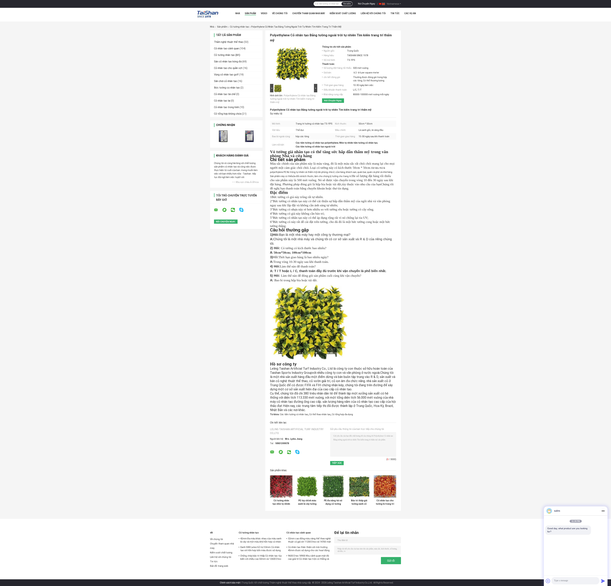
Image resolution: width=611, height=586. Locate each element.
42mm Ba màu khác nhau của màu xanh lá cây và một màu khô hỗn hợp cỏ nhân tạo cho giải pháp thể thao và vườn (260, 540)
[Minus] (603, 511)
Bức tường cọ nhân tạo (227, 87)
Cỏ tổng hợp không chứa (227, 113)
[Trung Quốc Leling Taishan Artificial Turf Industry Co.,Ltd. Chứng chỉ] (223, 136)
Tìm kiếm (347, 4)
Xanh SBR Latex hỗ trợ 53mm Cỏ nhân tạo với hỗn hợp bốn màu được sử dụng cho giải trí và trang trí (260, 549)
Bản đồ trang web (219, 566)
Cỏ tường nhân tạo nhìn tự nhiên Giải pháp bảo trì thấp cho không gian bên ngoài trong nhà (281, 502)
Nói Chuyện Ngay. (366, 3)
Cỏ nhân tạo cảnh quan (226, 48)
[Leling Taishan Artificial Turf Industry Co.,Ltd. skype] (243, 210)
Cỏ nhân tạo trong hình (226, 107)
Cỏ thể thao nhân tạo (320, 414)
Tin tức (395, 13)
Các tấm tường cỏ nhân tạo (294, 414)
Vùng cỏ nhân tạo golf (226, 74)
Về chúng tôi (280, 13)
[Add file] (548, 580)
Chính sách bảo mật (230, 582)
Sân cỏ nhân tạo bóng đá (228, 61)
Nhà (237, 13)
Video (264, 13)
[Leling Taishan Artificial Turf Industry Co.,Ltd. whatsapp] (226, 210)
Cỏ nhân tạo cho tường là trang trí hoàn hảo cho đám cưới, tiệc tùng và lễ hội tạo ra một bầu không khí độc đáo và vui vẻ (385, 502)
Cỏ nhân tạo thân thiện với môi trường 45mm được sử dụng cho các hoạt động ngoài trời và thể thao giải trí (309, 549)
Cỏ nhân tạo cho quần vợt (228, 68)
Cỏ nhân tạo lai (222, 100)
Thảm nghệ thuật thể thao (228, 41)
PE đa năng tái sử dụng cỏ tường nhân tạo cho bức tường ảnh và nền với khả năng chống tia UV (333, 502)
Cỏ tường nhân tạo (239, 26)
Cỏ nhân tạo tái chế (224, 94)
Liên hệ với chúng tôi (373, 13)
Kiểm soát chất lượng (343, 13)
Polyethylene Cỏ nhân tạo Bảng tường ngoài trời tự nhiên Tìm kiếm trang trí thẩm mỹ (293, 98)
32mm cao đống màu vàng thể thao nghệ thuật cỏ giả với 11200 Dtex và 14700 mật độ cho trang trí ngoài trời (309, 540)
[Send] (603, 580)
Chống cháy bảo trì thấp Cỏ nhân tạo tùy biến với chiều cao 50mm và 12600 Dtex (261, 557)
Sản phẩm (250, 13)
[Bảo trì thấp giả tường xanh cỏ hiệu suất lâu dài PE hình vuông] (359, 486)
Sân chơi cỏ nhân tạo (225, 81)
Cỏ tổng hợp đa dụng (342, 414)
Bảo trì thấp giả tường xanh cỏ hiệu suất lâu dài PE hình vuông (359, 502)
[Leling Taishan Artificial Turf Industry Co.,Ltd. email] (218, 210)
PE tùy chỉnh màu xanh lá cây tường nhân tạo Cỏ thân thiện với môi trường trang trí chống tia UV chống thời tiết (307, 502)
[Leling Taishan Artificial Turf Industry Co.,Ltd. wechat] (235, 210)
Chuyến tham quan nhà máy (308, 13)
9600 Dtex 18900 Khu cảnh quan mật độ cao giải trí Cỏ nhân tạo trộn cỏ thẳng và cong (308, 557)
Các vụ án (410, 13)
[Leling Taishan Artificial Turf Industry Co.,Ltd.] (207, 14)
